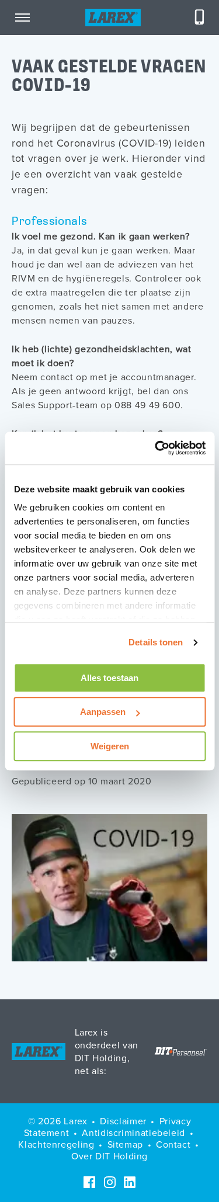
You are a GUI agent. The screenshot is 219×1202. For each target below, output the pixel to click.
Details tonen (155, 642)
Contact (173, 1144)
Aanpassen (103, 712)
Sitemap (125, 1144)
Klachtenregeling (56, 1144)
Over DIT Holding (109, 1155)
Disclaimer (123, 1120)
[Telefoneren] (199, 17)
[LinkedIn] (129, 1182)
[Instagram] (110, 1182)
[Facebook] (89, 1182)
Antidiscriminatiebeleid (133, 1132)
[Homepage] (113, 17)
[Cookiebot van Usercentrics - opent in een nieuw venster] (156, 448)
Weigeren (110, 746)
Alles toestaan (109, 678)
